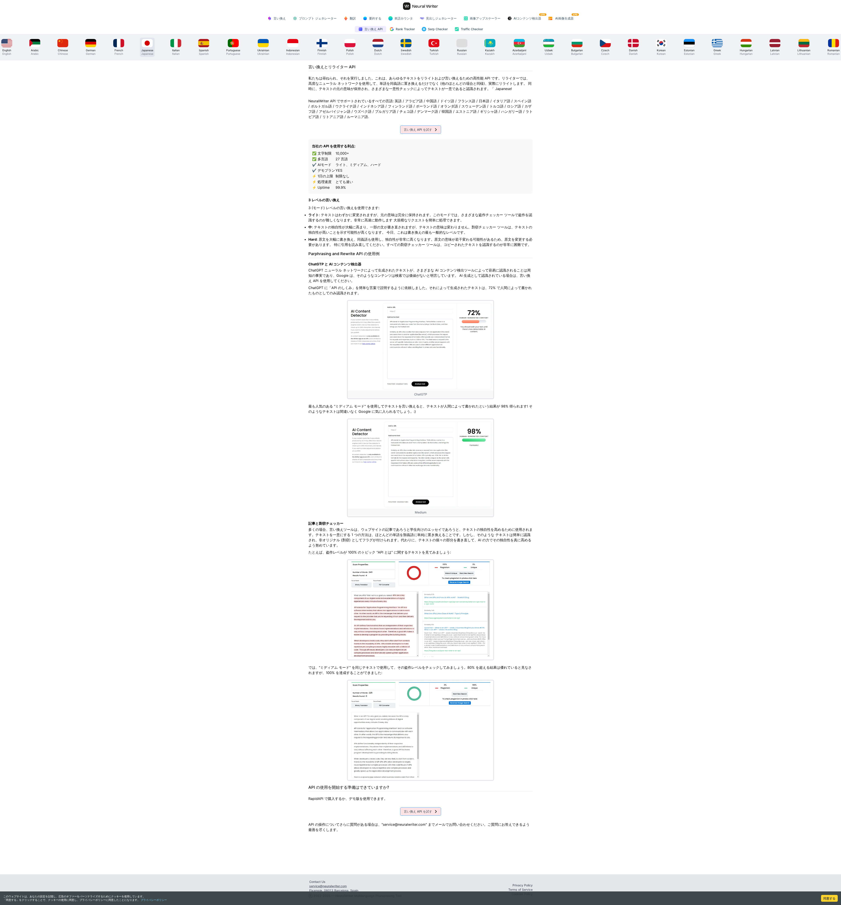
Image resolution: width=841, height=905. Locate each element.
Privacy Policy (522, 885)
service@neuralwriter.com (328, 886)
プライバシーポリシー (154, 899)
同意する (829, 898)
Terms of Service (520, 889)
